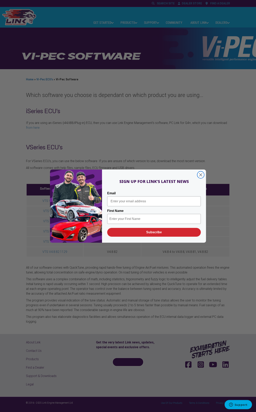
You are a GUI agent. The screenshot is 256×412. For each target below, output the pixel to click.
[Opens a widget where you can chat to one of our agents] (238, 405)
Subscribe (154, 232)
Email (111, 193)
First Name (115, 210)
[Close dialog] (200, 175)
